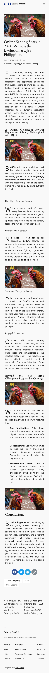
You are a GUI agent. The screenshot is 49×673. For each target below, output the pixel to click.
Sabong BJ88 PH (18, 4)
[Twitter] (21, 572)
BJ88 (23, 64)
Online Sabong (32, 64)
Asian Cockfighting (13, 64)
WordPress (19, 668)
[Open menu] (43, 3)
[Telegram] (28, 572)
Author (22, 60)
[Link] (34, 572)
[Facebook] (15, 572)
